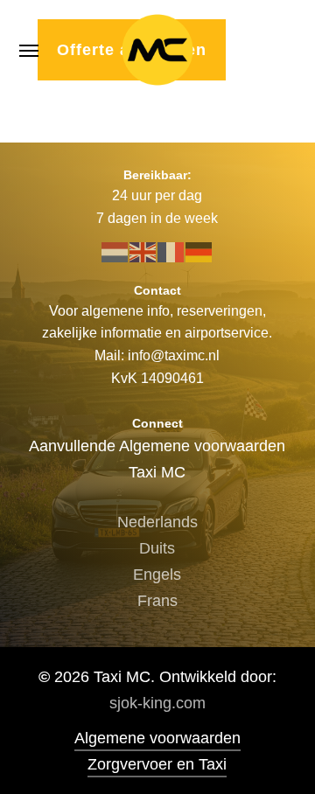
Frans (157, 600)
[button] (28, 50)
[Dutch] (116, 251)
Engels (157, 574)
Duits (157, 548)
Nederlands (157, 522)
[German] (200, 251)
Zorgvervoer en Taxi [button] (157, 764)
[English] (144, 251)
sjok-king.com (157, 703)
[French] (172, 251)
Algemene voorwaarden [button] (157, 738)
